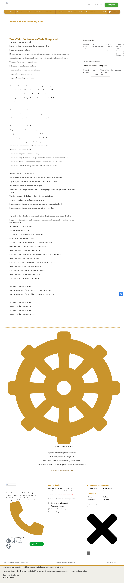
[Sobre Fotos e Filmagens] (49, 509)
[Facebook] (14, 540)
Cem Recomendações (98, 45)
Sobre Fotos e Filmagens (59, 509)
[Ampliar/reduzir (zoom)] (1, 585)
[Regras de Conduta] (49, 506)
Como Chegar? (56, 512)
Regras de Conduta (57, 506)
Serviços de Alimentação (60, 503)
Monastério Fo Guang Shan (104, 72)
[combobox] (102, 505)
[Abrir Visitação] (64, 12)
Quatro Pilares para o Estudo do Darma (118, 49)
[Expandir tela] (5, 585)
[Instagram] (8, 540)
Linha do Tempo (95, 72)
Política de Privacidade (61, 562)
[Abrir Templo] (23, 12)
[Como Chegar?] (49, 512)
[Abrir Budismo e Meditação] (41, 12)
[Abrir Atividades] (53, 12)
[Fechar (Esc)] (12, 585)
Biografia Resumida (86, 71)
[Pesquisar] (88, 553)
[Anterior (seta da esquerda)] (1, 587)
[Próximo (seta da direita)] (5, 587)
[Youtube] (20, 540)
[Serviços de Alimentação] (49, 503)
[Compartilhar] (8, 585)
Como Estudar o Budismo (109, 47)
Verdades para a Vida (86, 46)
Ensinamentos (116, 70)
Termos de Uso (71, 562)
